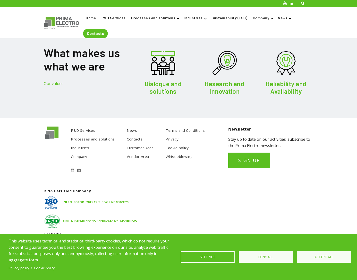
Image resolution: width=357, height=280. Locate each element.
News (282, 18)
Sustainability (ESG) (229, 18)
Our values (53, 83)
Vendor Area (138, 156)
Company (261, 18)
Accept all (323, 257)
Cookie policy (177, 147)
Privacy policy (19, 268)
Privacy (172, 139)
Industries (193, 18)
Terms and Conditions (185, 130)
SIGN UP (249, 160)
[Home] (63, 23)
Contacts (95, 33)
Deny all (265, 257)
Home (91, 18)
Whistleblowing (179, 156)
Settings (207, 257)
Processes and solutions (153, 18)
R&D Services (114, 18)
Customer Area (140, 147)
